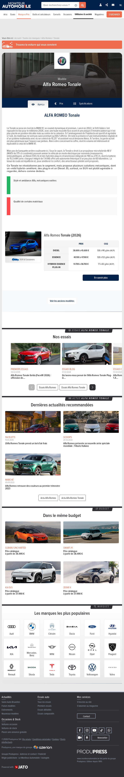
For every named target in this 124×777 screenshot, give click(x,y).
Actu (5, 14)
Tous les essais (44, 702)
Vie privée (26, 739)
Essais (12, 14)
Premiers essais (45, 705)
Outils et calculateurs (41, 14)
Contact (86, 716)
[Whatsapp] (109, 730)
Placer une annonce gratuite (14, 732)
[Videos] (80, 737)
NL (120, 5)
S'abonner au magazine (87, 705)
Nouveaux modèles (10, 713)
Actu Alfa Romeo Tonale (73, 498)
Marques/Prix (23, 14)
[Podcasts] (87, 737)
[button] (92, 387)
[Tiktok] (101, 730)
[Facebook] (80, 730)
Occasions (67, 14)
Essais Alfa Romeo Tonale (73, 387)
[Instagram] (87, 730)
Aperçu (40, 104)
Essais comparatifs (46, 713)
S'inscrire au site (84, 702)
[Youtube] (94, 730)
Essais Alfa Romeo (47, 387)
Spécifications (85, 103)
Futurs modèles (8, 705)
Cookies (55, 739)
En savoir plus (101, 277)
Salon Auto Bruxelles (11, 702)
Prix (61, 103)
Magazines (99, 14)
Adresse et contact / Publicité (33, 754)
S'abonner (114, 14)
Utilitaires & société (83, 14)
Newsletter (102, 737)
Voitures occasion (9, 724)
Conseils (56, 14)
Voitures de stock (9, 728)
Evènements (7, 709)
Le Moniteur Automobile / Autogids (34, 757)
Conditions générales (41, 739)
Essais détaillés (44, 709)
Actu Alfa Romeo (48, 498)
